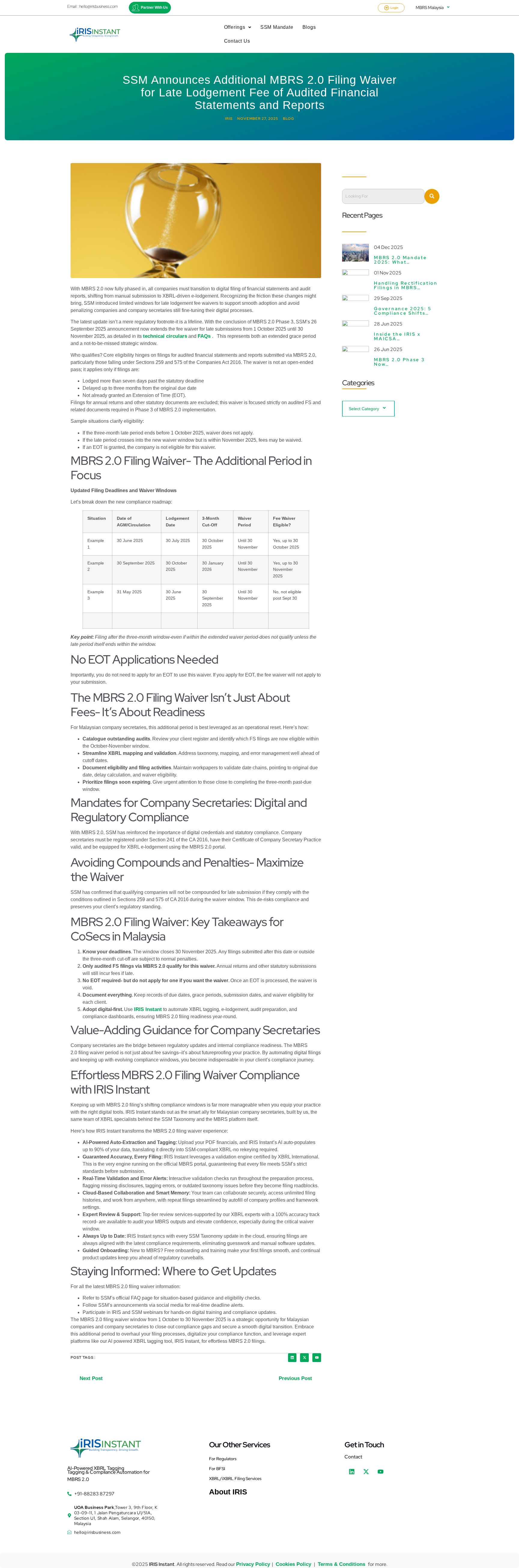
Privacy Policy (253, 1564)
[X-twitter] (304, 1357)
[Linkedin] (292, 1357)
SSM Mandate (276, 27)
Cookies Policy (293, 1564)
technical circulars (165, 336)
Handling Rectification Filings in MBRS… (405, 285)
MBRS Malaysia (430, 7)
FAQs (205, 336)
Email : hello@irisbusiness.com (92, 6)
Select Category (364, 408)
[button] (238, 27)
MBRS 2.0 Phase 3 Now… (399, 362)
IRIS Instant (148, 1009)
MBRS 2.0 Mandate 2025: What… (400, 260)
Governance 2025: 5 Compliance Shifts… (403, 311)
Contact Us (237, 41)
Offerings (234, 27)
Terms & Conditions (341, 1564)
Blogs (309, 27)
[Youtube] (316, 1357)
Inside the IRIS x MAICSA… (397, 336)
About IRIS (228, 1492)
